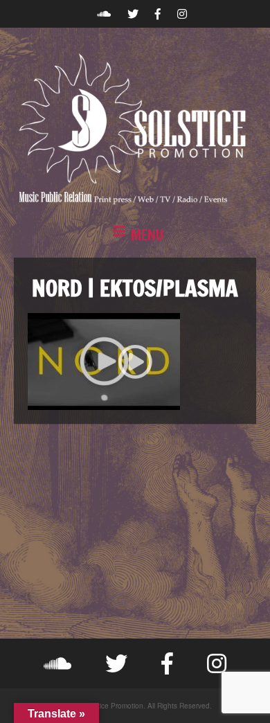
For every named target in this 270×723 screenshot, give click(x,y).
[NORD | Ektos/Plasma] (135, 361)
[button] (135, 235)
